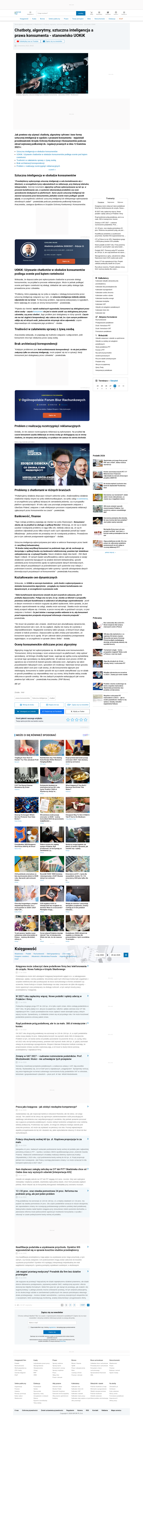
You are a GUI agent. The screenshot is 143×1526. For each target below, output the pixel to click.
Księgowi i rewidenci (22, 956)
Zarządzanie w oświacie (41, 1396)
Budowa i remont (114, 1370)
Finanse (111, 1368)
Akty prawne (57, 1383)
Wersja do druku (28, 705)
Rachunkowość (101, 320)
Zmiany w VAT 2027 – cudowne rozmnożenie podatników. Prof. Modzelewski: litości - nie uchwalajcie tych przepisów (109, 224)
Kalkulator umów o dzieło (104, 295)
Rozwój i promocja (20, 1393)
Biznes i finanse (76, 1363)
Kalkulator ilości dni (102, 310)
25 (102, 386)
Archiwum (112, 1389)
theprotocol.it (113, 1398)
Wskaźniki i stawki (96, 1383)
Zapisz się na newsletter (80, 705)
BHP (35, 1372)
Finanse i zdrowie (77, 1375)
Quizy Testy (100, 367)
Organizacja (18, 1386)
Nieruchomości (100, 19)
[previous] (62, 1305)
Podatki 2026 (99, 455)
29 (119, 386)
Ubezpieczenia (38, 1368)
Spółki (73, 1365)
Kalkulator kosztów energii (105, 298)
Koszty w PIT (100, 350)
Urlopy (36, 1370)
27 (110, 386)
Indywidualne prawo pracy (42, 1363)
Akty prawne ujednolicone (60, 1396)
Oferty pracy (113, 1400)
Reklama (105, 1410)
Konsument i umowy (59, 1368)
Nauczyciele (37, 1391)
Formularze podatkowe (103, 331)
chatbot (52, 698)
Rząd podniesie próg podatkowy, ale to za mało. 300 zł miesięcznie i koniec (109, 218)
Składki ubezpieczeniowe (98, 1391)
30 (123, 386)
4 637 (83, 1305)
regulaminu (52, 1327)
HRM (35, 1375)
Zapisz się (65, 261)
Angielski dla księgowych (68, 956)
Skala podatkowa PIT (103, 347)
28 (115, 386)
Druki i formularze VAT (103, 328)
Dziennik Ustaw (57, 1386)
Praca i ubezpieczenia (78, 1368)
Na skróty (112, 1383)
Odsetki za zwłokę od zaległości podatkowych (107, 342)
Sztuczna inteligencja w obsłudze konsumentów (37, 151)
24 (98, 386)
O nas (17, 1410)
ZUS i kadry (66, 954)
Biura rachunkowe (96, 1360)
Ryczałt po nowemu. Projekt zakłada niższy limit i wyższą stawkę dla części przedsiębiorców (110, 268)
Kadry (34, 19)
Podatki (28, 954)
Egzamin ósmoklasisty (40, 1400)
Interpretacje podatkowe (104, 370)
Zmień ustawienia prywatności (52, 1410)
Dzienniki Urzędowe (59, 1391)
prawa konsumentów (23, 698)
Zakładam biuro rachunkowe (99, 1363)
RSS (87, 1410)
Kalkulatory (103, 278)
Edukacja (112, 19)
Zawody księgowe (20, 1372)
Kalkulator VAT (101, 304)
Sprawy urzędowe (58, 1370)
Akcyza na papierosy (103, 364)
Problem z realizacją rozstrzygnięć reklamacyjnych (38, 166)
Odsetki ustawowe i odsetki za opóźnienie (110, 338)
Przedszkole (37, 1386)
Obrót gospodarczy (53, 954)
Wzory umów (113, 1393)
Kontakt (95, 1410)
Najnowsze (110, 202)
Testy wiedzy (37, 1403)
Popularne (101, 202)
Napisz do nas (54, 705)
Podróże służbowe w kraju (98, 1386)
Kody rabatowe (114, 1391)
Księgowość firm (20, 1360)
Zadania (17, 1391)
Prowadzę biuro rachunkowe (99, 1365)
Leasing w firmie (77, 1372)
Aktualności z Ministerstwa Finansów (44, 956)
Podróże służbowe (96, 1393)
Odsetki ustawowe (96, 1396)
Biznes (42, 19)
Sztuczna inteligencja (39, 698)
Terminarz (103, 380)
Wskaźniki (103, 335)
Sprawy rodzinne (58, 1363)
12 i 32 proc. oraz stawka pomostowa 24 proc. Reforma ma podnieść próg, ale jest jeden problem (109, 229)
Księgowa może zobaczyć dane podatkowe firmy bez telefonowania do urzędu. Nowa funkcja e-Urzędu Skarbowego (110, 207)
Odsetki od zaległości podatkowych (108, 307)
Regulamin (70, 1410)
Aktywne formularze (108, 317)
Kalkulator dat (100, 313)
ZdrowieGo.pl (113, 1386)
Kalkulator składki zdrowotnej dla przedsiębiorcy (107, 282)
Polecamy (97, 618)
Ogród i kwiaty (113, 1372)
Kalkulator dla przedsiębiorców (106, 287)
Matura (36, 1398)
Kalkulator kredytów (102, 301)
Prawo (66, 19)
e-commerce (82, 499)
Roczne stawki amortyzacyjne (106, 358)
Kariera (80, 1410)
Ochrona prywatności (30, 1410)
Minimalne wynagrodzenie (98, 1389)
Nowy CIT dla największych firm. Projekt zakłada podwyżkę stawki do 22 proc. (109, 262)
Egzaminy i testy (39, 1393)
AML (91, 1375)
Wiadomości (38, 24)
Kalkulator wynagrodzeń (104, 289)
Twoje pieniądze (78, 19)
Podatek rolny (100, 361)
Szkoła (36, 1389)
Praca (54, 1372)
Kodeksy (55, 1398)
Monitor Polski (57, 1389)
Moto (89, 19)
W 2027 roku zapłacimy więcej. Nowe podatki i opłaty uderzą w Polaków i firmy (109, 212)
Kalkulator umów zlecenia (104, 292)
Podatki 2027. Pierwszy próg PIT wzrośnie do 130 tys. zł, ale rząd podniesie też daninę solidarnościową (110, 251)
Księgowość (24, 19)
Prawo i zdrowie (57, 1377)
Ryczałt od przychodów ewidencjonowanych (104, 354)
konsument (38, 311)
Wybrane (120, 202)
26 (106, 386)
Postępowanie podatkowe (104, 323)
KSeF (121, 19)
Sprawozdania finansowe (98, 1372)
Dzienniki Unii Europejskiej (61, 1393)
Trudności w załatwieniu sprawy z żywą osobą (36, 160)
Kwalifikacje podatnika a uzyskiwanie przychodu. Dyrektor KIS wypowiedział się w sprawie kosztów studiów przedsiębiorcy (110, 235)
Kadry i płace (19, 1396)
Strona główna (19, 24)
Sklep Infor (56, 1375)
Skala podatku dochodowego (99, 1398)
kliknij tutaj (63, 1341)
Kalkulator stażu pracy (78, 1396)
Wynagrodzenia (38, 1365)
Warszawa (64, 405)
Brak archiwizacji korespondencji (30, 163)
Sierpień (114, 380)
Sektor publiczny (54, 19)
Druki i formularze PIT (103, 325)
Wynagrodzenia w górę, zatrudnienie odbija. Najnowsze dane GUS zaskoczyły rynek (110, 257)
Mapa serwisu (116, 1410)
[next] (88, 1305)
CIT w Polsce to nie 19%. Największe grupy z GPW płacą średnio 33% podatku (110, 240)
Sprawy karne (57, 1365)
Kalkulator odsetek (77, 1393)
